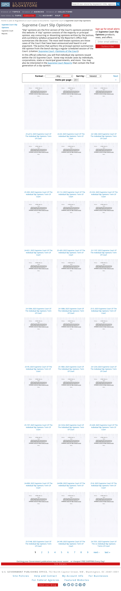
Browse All (10, 12)
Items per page (63, 79)
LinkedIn (84, 584)
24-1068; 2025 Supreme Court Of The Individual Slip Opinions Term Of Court (71, 310)
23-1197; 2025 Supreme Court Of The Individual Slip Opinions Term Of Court (104, 252)
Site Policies (21, 575)
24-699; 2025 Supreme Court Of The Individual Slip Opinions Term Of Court (38, 485)
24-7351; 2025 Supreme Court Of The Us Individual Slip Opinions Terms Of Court (103, 543)
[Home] (20, 6)
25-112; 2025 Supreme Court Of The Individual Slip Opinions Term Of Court (71, 194)
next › (96, 552)
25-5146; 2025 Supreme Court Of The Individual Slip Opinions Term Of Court (38, 543)
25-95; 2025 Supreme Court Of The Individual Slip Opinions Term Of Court (38, 369)
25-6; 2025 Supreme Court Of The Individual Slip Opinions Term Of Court (104, 485)
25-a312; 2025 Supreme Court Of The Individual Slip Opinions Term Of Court (38, 136)
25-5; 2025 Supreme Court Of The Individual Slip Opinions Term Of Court (104, 310)
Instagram (72, 584)
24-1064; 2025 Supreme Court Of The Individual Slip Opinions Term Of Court (38, 310)
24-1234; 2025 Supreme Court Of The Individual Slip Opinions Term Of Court (104, 369)
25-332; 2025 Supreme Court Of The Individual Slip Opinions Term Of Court (104, 194)
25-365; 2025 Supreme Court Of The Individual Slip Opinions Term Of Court (38, 194)
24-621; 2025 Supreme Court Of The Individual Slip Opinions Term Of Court (38, 252)
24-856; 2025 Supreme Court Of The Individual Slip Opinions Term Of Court (71, 485)
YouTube (76, 584)
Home (3, 20)
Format (39, 76)
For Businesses (98, 575)
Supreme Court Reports (59, 62)
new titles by (17, 15)
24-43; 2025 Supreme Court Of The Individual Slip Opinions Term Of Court (71, 136)
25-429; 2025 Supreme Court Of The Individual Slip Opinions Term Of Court (71, 252)
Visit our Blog (47, 584)
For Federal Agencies (45, 580)
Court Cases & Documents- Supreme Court (45, 20)
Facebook (64, 584)
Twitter (68, 584)
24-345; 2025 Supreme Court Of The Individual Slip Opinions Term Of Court (71, 543)
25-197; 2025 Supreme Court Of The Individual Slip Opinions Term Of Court (38, 427)
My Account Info (72, 575)
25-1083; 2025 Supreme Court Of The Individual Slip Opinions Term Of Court (71, 369)
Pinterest (80, 584)
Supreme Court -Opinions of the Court (58, 51)
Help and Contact (45, 575)
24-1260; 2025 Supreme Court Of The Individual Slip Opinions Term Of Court (104, 136)
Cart (66, 15)
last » (107, 552)
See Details (60, 564)
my (46, 15)
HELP (57, 15)
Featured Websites (77, 580)
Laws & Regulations (16, 20)
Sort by (80, 76)
